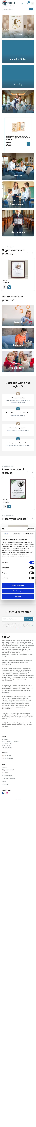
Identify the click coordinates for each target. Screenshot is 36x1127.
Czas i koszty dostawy (8, 778)
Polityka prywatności (8, 770)
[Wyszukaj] (31, 9)
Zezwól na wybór (18, 591)
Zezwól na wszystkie (18, 585)
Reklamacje (5, 784)
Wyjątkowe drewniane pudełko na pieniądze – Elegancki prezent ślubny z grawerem (18, 137)
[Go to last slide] (27, 253)
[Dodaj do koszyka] (28, 144)
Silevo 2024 (18, 799)
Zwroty (4, 781)
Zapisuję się (28, 619)
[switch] (31, 567)
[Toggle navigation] (32, 3)
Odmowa (18, 596)
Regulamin (5, 772)
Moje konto (5, 767)
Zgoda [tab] (6, 533)
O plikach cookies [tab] (29, 533)
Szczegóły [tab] (17, 533)
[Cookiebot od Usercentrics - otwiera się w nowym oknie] (26, 529)
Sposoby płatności (7, 775)
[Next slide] (32, 253)
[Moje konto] (22, 3)
